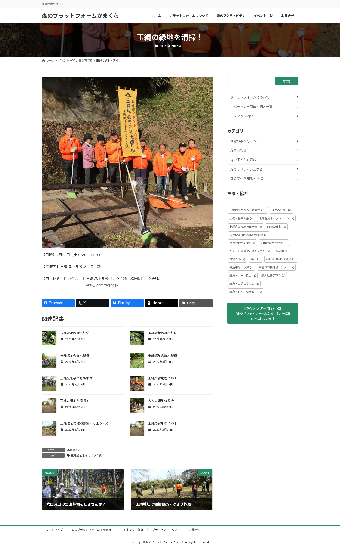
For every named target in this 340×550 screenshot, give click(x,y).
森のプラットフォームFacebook (91, 529)
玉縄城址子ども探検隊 (76, 378)
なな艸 (281, 251)
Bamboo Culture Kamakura (248, 234)
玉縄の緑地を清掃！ (162, 378)
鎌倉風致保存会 (273, 275)
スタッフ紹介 (243, 116)
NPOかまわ (276, 226)
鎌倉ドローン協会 (242, 275)
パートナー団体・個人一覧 (253, 107)
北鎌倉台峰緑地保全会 (245, 226)
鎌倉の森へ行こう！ (245, 141)
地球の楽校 (282, 210)
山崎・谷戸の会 (241, 218)
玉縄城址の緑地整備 (74, 333)
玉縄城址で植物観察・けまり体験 (84, 423)
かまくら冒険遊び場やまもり (249, 251)
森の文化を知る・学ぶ (246, 178)
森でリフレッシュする (246, 169)
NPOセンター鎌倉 (132, 529)
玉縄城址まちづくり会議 (86, 455)
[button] (262, 313)
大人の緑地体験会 (161, 401)
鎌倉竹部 (237, 259)
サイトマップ (54, 529)
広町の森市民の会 (273, 243)
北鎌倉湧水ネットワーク (276, 218)
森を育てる (74, 450)
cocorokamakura (242, 243)
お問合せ (194, 529)
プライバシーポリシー (166, 529)
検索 (286, 81)
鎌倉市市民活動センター (276, 267)
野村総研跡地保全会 (281, 259)
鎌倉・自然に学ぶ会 (244, 283)
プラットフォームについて (249, 97)
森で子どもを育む (243, 160)
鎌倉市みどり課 (241, 267)
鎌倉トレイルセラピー (245, 291)
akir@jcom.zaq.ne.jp (102, 285)
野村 (255, 259)
